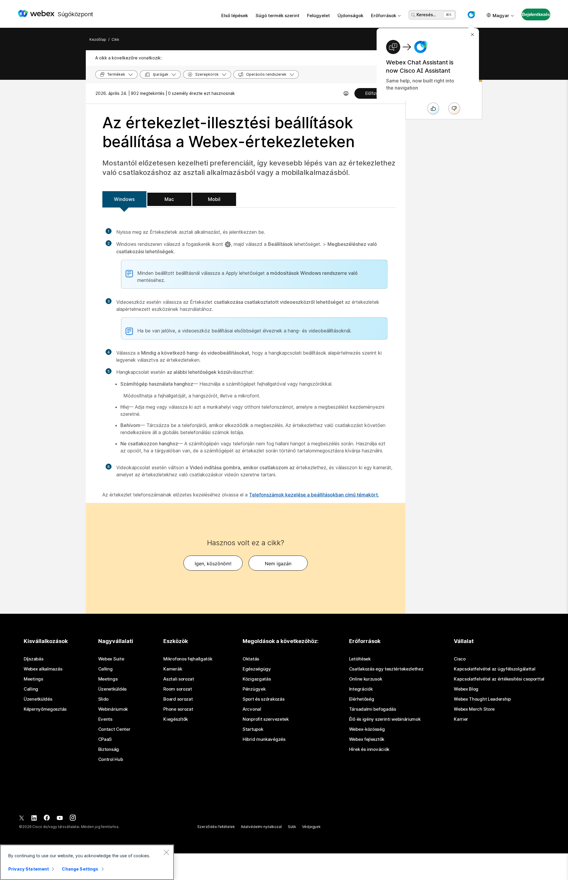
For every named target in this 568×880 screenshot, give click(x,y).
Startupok (253, 729)
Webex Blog (466, 689)
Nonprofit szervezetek (266, 719)
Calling (31, 689)
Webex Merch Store (474, 709)
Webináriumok (113, 709)
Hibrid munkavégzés (264, 739)
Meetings (33, 679)
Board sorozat (178, 699)
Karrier (461, 719)
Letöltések (360, 659)
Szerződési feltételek (216, 826)
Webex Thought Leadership (482, 699)
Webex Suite (111, 659)
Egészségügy (257, 669)
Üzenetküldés (38, 699)
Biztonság (108, 749)
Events (105, 719)
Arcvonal (252, 709)
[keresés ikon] (413, 15)
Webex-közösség (367, 729)
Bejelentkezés (536, 14)
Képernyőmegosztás (45, 709)
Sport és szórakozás (263, 699)
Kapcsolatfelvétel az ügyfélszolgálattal (494, 669)
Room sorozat (177, 689)
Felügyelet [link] (318, 15)
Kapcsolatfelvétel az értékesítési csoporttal (499, 679)
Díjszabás (33, 659)
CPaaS (105, 739)
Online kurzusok (365, 679)
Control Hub (110, 759)
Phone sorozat (178, 709)
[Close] (166, 852)
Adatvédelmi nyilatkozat (261, 826)
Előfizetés (375, 93)
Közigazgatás (257, 679)
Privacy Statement (28, 868)
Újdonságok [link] (350, 15)
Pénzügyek (254, 689)
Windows (124, 199)
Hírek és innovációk (369, 749)
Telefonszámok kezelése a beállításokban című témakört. (314, 495)
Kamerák (172, 669)
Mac (169, 199)
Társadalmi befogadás (372, 709)
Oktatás (251, 659)
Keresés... (426, 14)
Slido (103, 699)
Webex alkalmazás (43, 669)
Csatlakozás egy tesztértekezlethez (386, 669)
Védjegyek (311, 826)
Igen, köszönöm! (213, 563)
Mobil (214, 199)
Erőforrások (383, 15)
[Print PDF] (346, 93)
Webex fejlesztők (366, 739)
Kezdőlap (97, 39)
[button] (471, 14)
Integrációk (361, 689)
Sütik (292, 826)
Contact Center (114, 729)
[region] (87, 862)
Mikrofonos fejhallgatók (187, 659)
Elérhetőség (361, 699)
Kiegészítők (175, 719)
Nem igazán (278, 563)
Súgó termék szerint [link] (277, 15)
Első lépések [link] (234, 15)
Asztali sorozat (178, 679)
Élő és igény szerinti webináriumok (385, 719)
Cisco (460, 659)
